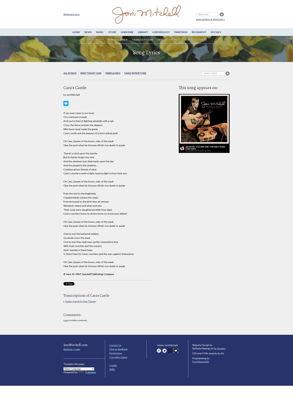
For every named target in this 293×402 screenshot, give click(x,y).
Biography (199, 32)
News (88, 32)
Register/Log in (71, 14)
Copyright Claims (118, 357)
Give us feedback (118, 349)
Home (76, 32)
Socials (216, 32)
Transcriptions (142, 39)
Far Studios (220, 348)
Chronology (161, 32)
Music (100, 32)
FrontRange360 (200, 361)
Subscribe (127, 32)
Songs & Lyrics (117, 39)
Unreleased (113, 73)
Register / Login (71, 349)
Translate (90, 372)
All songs (69, 73)
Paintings (180, 32)
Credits (113, 365)
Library (143, 32)
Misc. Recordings (169, 39)
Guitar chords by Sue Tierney (80, 301)
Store (112, 32)
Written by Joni (90, 73)
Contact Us (115, 345)
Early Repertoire (135, 73)
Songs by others (196, 39)
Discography (95, 39)
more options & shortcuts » (210, 19)
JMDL (112, 369)
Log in (66, 320)
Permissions (115, 353)
